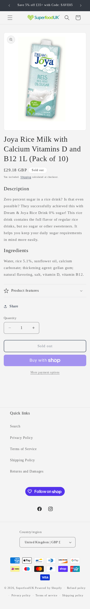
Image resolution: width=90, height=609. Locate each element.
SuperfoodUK (25, 587)
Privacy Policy (21, 438)
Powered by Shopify (48, 587)
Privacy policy (21, 595)
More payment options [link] (45, 372)
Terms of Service (23, 449)
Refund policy (76, 587)
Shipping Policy (22, 460)
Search (15, 426)
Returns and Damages (26, 471)
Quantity (10, 318)
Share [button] (14, 306)
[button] (10, 17)
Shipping (25, 177)
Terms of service (46, 595)
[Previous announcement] (9, 5)
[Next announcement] (80, 5)
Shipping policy (73, 595)
